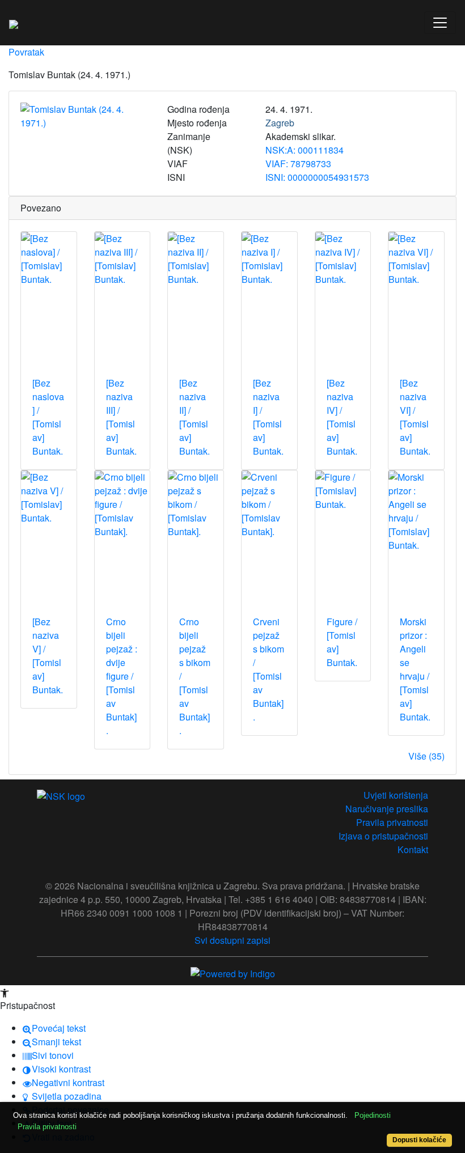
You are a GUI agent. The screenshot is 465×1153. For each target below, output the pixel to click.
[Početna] (13, 22)
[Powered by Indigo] (233, 972)
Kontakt (413, 849)
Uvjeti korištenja (395, 795)
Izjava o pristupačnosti (383, 835)
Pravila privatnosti (392, 822)
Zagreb (279, 122)
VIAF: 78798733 (298, 163)
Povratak (26, 51)
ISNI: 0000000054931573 (317, 177)
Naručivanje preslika (386, 808)
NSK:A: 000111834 (304, 149)
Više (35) (426, 755)
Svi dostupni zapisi (232, 940)
